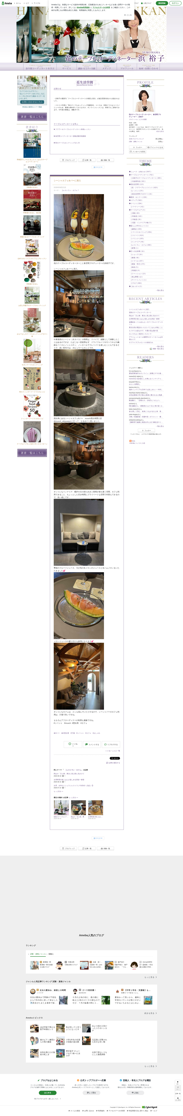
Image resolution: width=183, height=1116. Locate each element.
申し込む (135, 1093)
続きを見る (160, 131)
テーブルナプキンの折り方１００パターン (32, 444)
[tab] (38, 954)
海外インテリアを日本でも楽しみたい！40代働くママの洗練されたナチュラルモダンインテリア (146, 390)
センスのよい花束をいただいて (140, 334)
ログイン (175, 3)
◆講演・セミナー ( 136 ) (138, 197)
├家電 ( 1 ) (133, 248)
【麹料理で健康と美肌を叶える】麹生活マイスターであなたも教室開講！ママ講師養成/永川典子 (146, 422)
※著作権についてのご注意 (137, 443)
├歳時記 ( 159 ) (135, 229)
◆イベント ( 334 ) (135, 203)
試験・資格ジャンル (135, 141)
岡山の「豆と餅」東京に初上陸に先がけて (69, 774)
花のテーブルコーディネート (91, 35)
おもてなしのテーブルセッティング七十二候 (32, 335)
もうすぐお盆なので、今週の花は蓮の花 (143, 331)
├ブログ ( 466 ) (135, 283)
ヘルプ (154, 1111)
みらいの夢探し (134, 384)
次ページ (98, 167)
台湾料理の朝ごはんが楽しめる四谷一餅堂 (69, 780)
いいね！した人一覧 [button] (113, 751)
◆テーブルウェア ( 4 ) (137, 210)
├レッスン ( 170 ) (136, 191)
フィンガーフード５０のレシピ (32, 419)
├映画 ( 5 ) (133, 267)
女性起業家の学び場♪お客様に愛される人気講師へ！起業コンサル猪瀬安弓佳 (146, 395)
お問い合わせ (89, 1111)
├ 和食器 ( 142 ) (135, 216)
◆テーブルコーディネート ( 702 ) (141, 175)
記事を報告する (114, 763)
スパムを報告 (75, 1111)
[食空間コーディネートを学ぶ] (40, 67)
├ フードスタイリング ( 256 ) (140, 232)
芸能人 (51, 954)
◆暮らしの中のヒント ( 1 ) (138, 226)
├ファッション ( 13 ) (137, 274)
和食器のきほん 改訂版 (32, 213)
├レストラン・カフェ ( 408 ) (140, 245)
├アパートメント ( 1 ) (137, 280)
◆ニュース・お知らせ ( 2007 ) (140, 172)
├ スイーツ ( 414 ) (136, 235)
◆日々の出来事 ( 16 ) (136, 251)
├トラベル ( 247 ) (136, 261)
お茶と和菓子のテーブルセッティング (32, 305)
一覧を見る (160, 290)
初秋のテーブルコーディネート (140, 312)
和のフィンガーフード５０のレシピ (32, 392)
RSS (133, 441)
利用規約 (101, 1111)
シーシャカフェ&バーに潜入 (67, 180)
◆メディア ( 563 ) (135, 200)
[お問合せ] (148, 67)
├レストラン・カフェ (68, 190)
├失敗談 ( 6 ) (134, 270)
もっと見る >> (58, 791)
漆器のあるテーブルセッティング (32, 237)
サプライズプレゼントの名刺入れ (141, 342)
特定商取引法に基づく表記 (138, 1111)
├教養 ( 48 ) (134, 258)
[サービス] (67, 67)
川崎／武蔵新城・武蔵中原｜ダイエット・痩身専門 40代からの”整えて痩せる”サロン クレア (146, 417)
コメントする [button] (94, 745)
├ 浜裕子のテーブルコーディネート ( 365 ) (145, 178)
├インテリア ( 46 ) (136, 242)
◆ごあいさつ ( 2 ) (135, 286)
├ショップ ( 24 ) (135, 254)
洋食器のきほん (32, 187)
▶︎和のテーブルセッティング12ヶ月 (67, 143)
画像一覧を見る (158, 349)
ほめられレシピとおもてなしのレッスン (32, 258)
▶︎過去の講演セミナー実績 (32, 107)
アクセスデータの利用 (117, 1111)
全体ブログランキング (136, 139)
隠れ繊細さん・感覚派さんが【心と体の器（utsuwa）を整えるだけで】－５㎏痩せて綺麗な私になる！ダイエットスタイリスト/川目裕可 (146, 406)
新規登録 (161, 3)
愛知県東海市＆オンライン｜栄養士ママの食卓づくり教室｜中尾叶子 (146, 373)
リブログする (112, 744)
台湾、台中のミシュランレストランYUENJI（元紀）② (73, 786)
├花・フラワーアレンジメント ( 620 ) (143, 187)
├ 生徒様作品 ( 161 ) (137, 181)
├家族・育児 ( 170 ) (137, 264)
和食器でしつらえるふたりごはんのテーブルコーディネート (32, 161)
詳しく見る (91, 1093)
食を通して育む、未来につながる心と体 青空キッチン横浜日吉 (146, 411)
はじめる (47, 1093)
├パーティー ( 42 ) (136, 207)
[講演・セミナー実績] (87, 67)
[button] (178, 1099)
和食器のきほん (32, 284)
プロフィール (133, 119)
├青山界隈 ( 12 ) (135, 277)
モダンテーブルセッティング (32, 365)
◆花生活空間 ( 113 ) (136, 184)
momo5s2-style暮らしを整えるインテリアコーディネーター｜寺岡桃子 (146, 379)
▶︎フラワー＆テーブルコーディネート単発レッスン (72, 129)
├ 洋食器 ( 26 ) (135, 219)
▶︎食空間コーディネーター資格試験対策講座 (70, 136)
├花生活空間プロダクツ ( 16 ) (140, 194)
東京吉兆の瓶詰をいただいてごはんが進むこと (146, 327)
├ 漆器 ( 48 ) (134, 213)
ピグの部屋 (143, 119)
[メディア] (107, 67)
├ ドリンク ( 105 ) (136, 239)
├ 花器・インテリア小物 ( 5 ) (140, 223)
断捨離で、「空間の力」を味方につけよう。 (145, 400)
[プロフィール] (127, 67)
